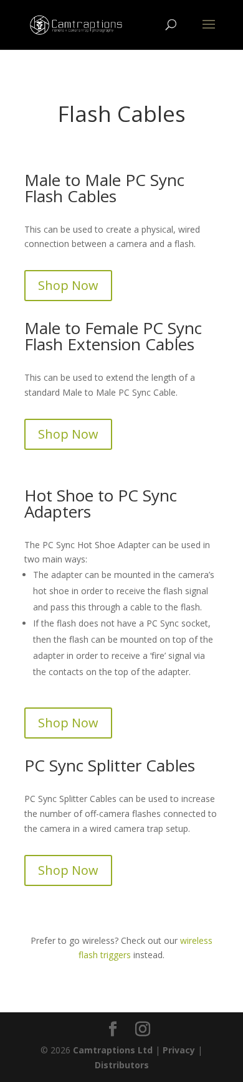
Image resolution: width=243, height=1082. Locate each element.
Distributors (122, 1065)
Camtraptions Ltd (113, 1050)
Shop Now (68, 285)
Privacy (179, 1050)
